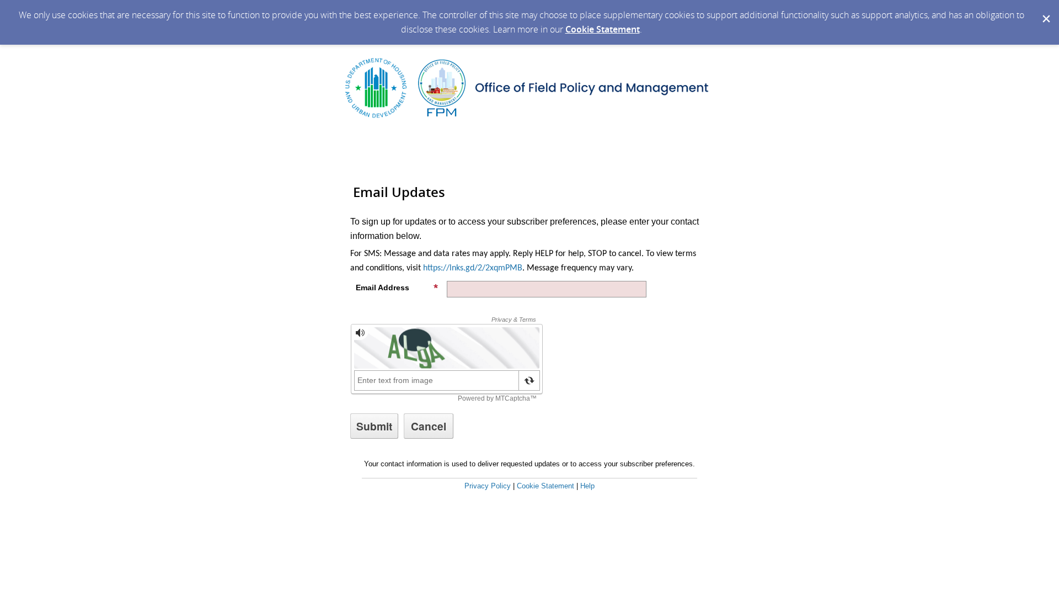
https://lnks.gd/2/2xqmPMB (472, 268)
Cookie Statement (602, 29)
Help (587, 486)
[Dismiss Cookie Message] (1045, 10)
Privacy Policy (487, 486)
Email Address (382, 287)
